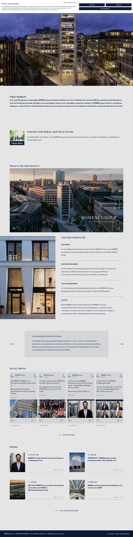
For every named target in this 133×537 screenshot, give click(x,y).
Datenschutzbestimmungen (69, 2)
